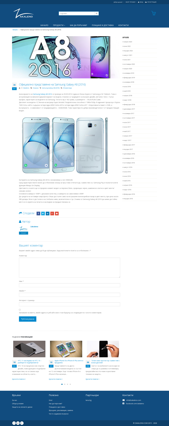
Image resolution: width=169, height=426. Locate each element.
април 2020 (128, 69)
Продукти (58, 25)
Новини (36, 88)
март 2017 (127, 140)
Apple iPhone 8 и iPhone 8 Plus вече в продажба (69, 361)
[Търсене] (97, 13)
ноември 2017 (129, 113)
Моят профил (130, 2)
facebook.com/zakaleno (135, 403)
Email (57, 213)
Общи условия (17, 403)
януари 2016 (128, 199)
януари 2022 (128, 51)
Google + (52, 213)
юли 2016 (127, 172)
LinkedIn (47, 213)
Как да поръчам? (78, 25)
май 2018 (127, 91)
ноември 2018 (129, 82)
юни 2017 (127, 127)
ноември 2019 (129, 73)
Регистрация (151, 2)
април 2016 (128, 185)
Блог (51, 400)
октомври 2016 (129, 163)
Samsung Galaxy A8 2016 (42, 94)
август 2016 (128, 167)
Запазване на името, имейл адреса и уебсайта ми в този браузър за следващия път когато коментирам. (60, 313)
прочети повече (18, 379)
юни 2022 (127, 46)
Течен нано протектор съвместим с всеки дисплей (105, 361)
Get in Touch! (21, 388)
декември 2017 (129, 109)
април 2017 (128, 136)
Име (21, 281)
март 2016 (127, 190)
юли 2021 (127, 60)
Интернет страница (26, 300)
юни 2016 (127, 176)
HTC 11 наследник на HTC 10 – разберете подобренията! (30, 361)
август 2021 (128, 55)
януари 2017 (128, 149)
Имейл (22, 291)
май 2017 (127, 131)
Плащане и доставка (103, 25)
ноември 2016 (129, 158)
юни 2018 (127, 86)
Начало (44, 25)
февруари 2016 (129, 194)
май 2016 (127, 181)
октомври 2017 (129, 118)
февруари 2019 (129, 78)
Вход (141, 2)
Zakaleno (26, 88)
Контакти (123, 25)
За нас (14, 400)
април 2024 (128, 42)
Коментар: (23, 256)
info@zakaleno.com (133, 400)
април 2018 (128, 95)
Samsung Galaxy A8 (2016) (50, 88)
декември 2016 (129, 154)
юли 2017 (127, 122)
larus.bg (88, 400)
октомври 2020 (129, 64)
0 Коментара (67, 88)
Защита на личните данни (22, 407)
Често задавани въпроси (58, 414)
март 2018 (127, 100)
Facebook (38, 213)
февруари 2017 (129, 145)
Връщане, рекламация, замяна (61, 410)
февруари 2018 (129, 104)
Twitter (43, 213)
